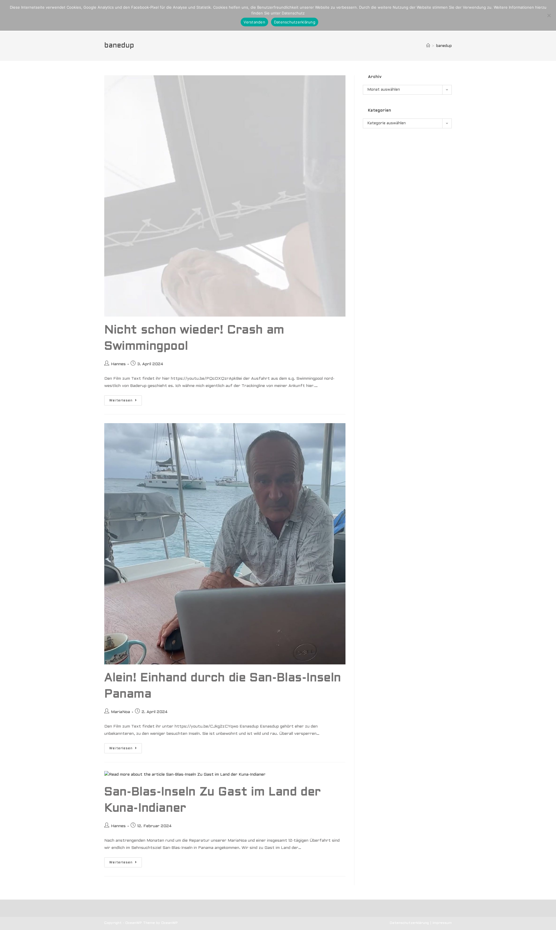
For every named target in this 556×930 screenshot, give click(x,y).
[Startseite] (428, 46)
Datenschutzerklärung (409, 923)
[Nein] (549, 15)
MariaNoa (120, 712)
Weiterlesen (125, 401)
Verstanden (254, 22)
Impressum (442, 923)
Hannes (118, 364)
